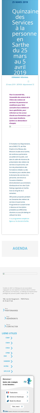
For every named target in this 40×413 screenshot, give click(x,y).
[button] (10, 310)
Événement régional (20, 77)
